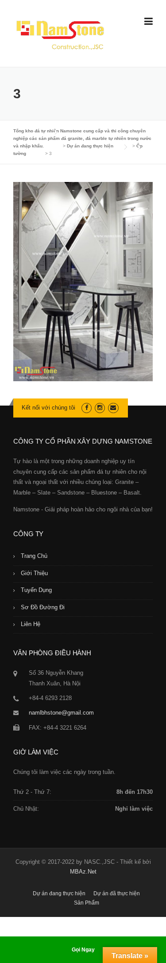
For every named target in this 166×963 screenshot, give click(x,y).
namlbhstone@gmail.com (61, 712)
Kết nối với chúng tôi (48, 407)
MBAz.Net (83, 871)
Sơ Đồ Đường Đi (43, 607)
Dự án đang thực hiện (59, 893)
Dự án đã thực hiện (116, 893)
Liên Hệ (30, 624)
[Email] (113, 407)
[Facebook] (86, 407)
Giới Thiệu (34, 573)
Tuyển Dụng (36, 590)
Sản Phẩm (86, 902)
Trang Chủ (34, 556)
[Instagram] (100, 407)
